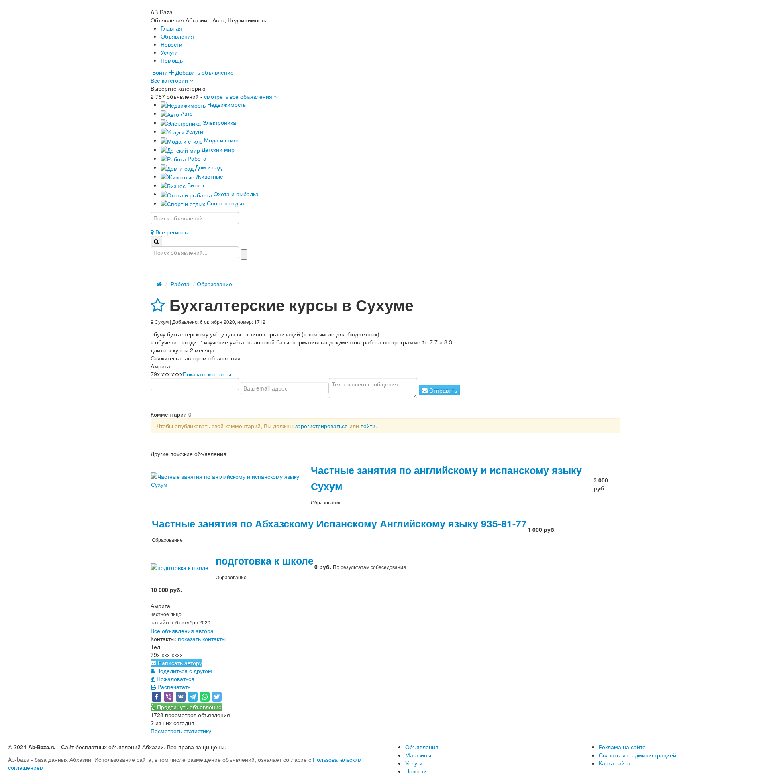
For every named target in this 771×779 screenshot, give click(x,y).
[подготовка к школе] (183, 567)
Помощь (172, 60)
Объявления (177, 36)
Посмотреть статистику (181, 731)
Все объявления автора (182, 630)
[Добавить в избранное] (158, 305)
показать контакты (202, 639)
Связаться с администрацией (637, 755)
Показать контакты (207, 374)
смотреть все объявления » (240, 96)
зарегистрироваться (321, 426)
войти (368, 426)
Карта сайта (614, 763)
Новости (171, 44)
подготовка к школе (265, 560)
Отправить (442, 390)
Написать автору (179, 663)
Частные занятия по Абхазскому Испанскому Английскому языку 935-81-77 (339, 523)
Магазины (418, 755)
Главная (171, 28)
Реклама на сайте (622, 747)
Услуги (169, 52)
